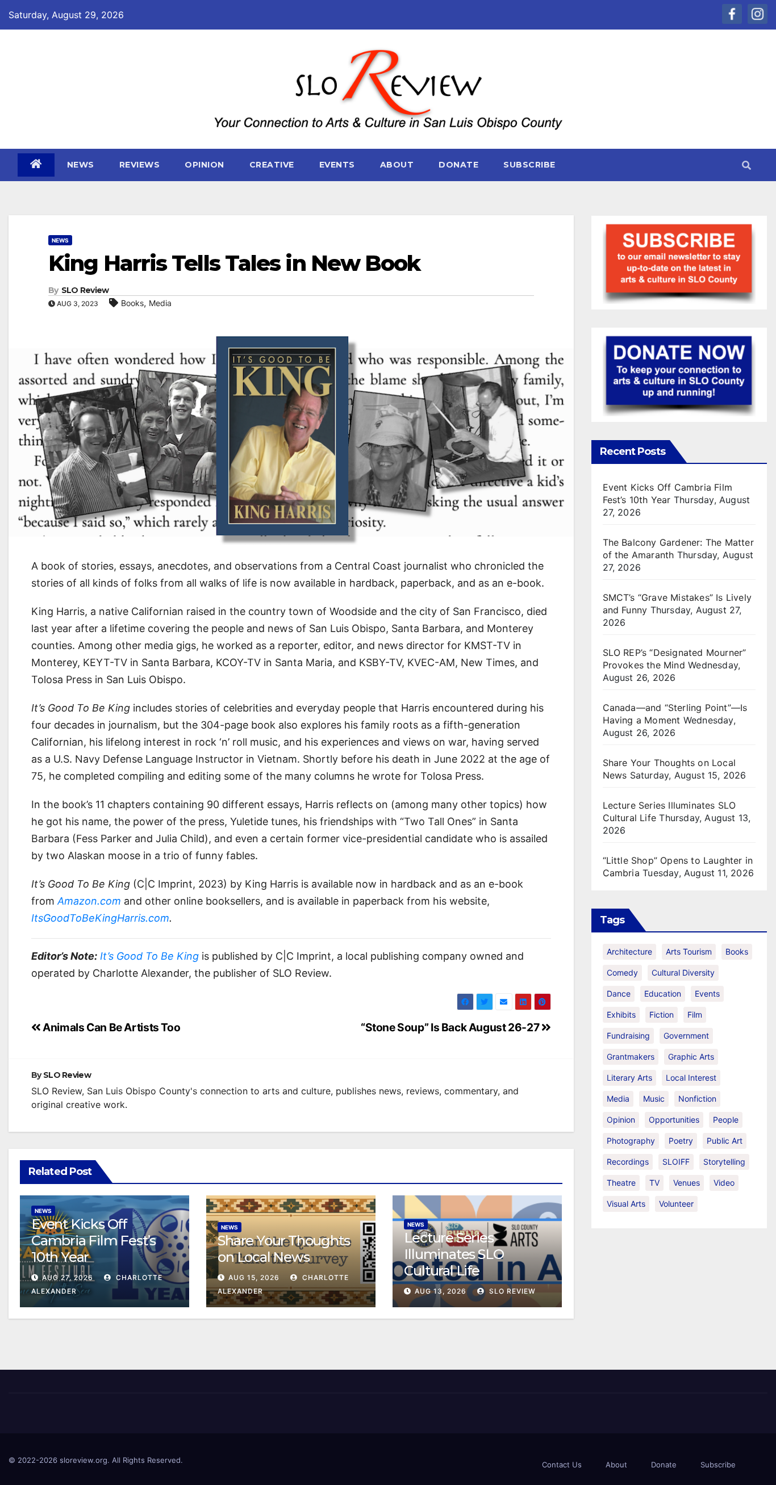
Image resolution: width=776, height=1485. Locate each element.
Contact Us (562, 1464)
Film (694, 1014)
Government (686, 1035)
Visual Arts (626, 1203)
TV (654, 1182)
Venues (686, 1182)
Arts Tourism (689, 951)
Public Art (724, 1140)
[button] (746, 165)
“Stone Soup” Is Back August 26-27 (451, 1027)
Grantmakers (630, 1056)
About (397, 165)
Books (132, 303)
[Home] (36, 165)
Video (724, 1182)
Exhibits (621, 1014)
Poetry (681, 1140)
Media (160, 303)
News (80, 165)
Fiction (661, 1014)
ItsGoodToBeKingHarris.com (100, 918)
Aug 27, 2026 (67, 1277)
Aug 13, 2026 (440, 1291)
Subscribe (529, 165)
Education (662, 993)
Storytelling (724, 1161)
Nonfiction (697, 1098)
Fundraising (628, 1035)
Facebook (732, 14)
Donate (458, 165)
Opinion (204, 165)
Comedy (622, 972)
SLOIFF (676, 1161)
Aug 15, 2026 (253, 1277)
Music (654, 1098)
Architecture (629, 951)
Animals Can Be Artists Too (110, 1027)
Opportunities (674, 1119)
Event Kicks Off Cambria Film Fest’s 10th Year (93, 1240)
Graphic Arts (691, 1056)
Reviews (139, 165)
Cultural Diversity (683, 972)
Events (337, 165)
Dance (619, 993)
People (726, 1119)
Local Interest (691, 1077)
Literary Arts (629, 1077)
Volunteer (676, 1203)
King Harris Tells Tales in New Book (234, 263)
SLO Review (85, 290)
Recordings (628, 1161)
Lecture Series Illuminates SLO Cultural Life (453, 1254)
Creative (271, 165)
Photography (631, 1140)
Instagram (757, 14)
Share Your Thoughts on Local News (283, 1248)
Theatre (621, 1182)
